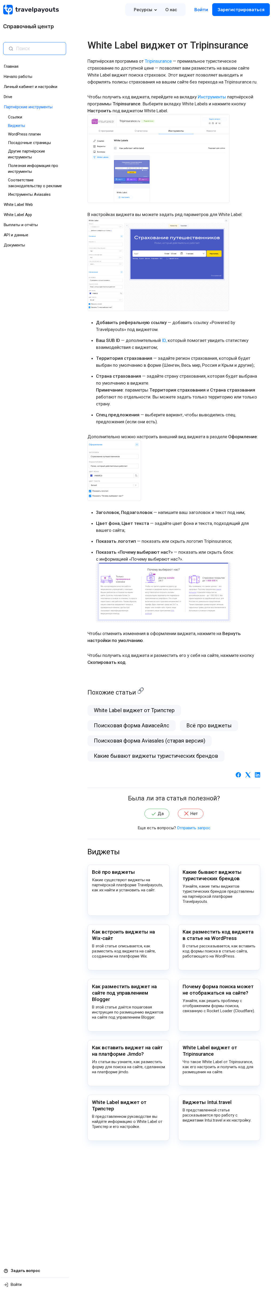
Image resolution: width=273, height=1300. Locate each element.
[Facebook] (238, 774)
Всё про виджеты (209, 725)
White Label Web (18, 204)
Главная (11, 66)
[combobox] (39, 48)
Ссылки (15, 117)
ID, (164, 340)
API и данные (16, 235)
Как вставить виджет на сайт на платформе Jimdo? (127, 1050)
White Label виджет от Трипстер (134, 710)
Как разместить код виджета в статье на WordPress (218, 935)
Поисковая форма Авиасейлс (131, 725)
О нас (171, 9)
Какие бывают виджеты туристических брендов (156, 756)
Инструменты (212, 96)
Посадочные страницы (29, 142)
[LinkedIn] (257, 774)
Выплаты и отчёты (21, 224)
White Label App (18, 214)
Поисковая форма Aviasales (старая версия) (149, 740)
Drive (8, 96)
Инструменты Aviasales (29, 194)
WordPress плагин (24, 134)
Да (161, 813)
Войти (201, 9)
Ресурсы (143, 9)
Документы (14, 245)
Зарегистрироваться (241, 9)
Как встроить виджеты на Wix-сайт (123, 935)
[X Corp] (248, 774)
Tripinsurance (158, 61)
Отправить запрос (193, 828)
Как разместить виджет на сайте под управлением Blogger (124, 992)
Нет (194, 813)
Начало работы (18, 76)
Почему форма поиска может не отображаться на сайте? (218, 989)
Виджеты (16, 125)
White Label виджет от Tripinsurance (210, 1050)
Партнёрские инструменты (28, 107)
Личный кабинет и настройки (30, 86)
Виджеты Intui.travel (207, 1102)
